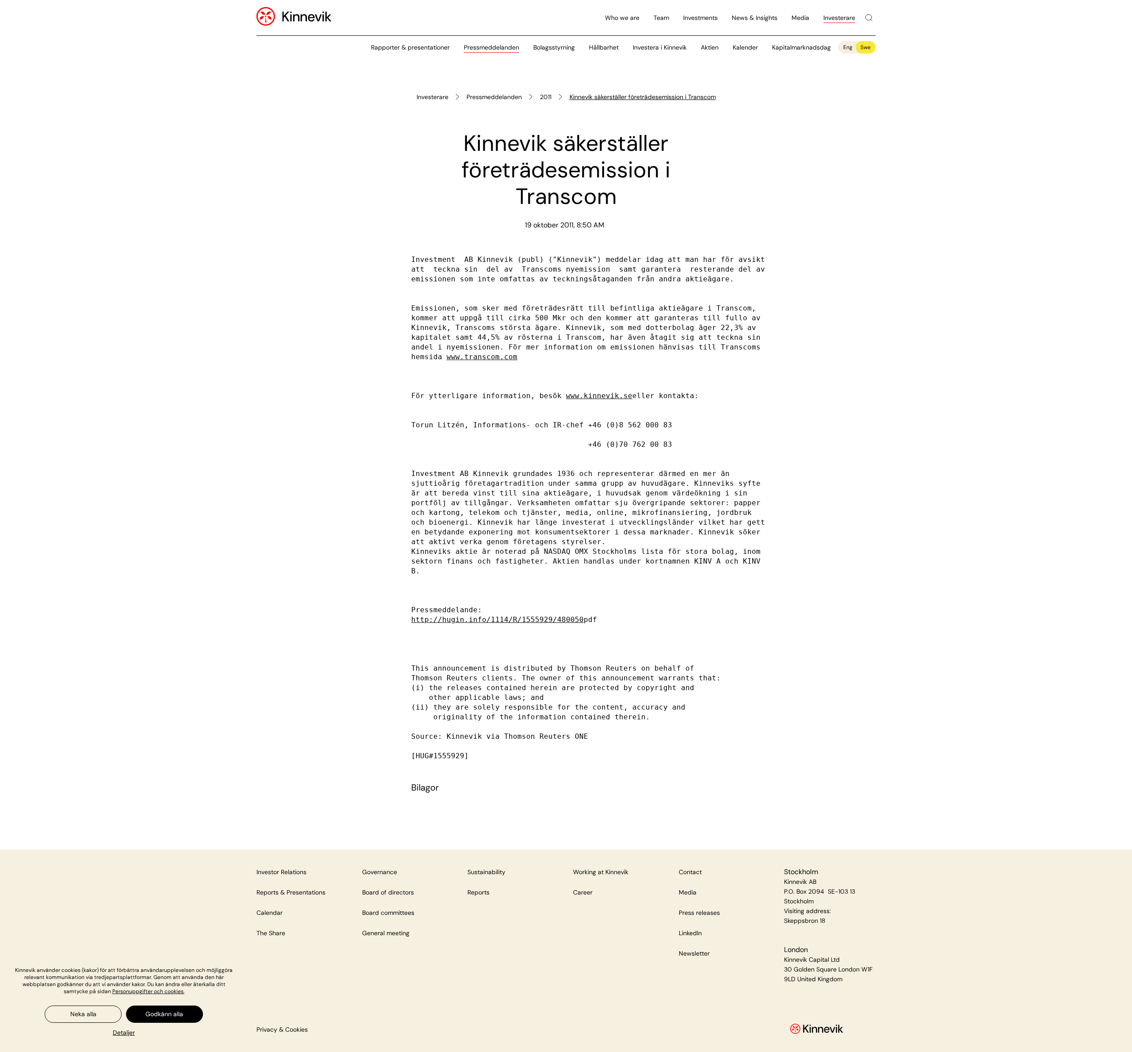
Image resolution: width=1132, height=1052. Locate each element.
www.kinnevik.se (599, 396)
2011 (545, 97)
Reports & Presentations (290, 892)
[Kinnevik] (307, 18)
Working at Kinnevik (600, 872)
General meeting (385, 933)
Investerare (839, 18)
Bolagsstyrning (554, 47)
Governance (379, 872)
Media (800, 18)
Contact (690, 872)
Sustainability (486, 872)
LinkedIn (690, 933)
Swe (865, 47)
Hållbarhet (604, 47)
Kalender (745, 47)
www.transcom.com (482, 357)
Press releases (699, 913)
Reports (478, 892)
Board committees (388, 913)
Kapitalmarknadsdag (801, 47)
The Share (270, 933)
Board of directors (388, 892)
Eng (848, 47)
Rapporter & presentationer (410, 47)
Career (583, 892)
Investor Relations (281, 872)
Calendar (269, 913)
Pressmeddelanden (491, 47)
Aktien (710, 47)
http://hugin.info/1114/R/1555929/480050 (497, 619)
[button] (123, 1032)
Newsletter (694, 953)
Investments (700, 18)
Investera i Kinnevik (660, 47)
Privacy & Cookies (282, 1029)
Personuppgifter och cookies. (148, 991)
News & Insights (754, 18)
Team (661, 18)
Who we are (622, 18)
